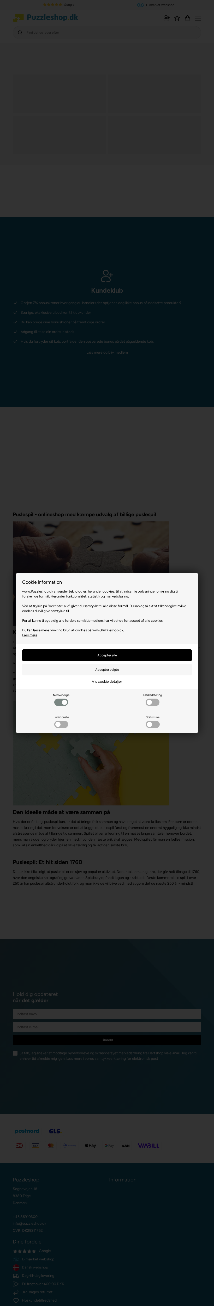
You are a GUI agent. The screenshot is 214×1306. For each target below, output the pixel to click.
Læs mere (29, 635)
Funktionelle (61, 717)
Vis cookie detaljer (107, 681)
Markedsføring (152, 695)
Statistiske (152, 717)
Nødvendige (61, 695)
